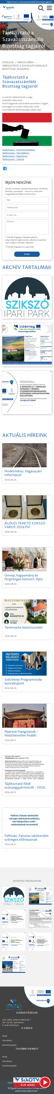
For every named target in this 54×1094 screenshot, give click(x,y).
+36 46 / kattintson (15, 1022)
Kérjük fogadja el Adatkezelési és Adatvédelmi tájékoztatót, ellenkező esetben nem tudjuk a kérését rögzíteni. (25, 240)
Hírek (4, 1036)
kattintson (14, 1025)
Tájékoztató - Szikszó (13, 159)
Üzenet (8, 221)
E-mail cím (10, 213)
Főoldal (8, 62)
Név (7, 198)
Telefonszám (11, 206)
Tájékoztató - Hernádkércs (16, 153)
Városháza (7, 1040)
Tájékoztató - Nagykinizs (15, 156)
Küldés (27, 254)
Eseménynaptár (9, 1045)
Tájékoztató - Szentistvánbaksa (18, 149)
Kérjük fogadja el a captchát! (20, 247)
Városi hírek (25, 62)
